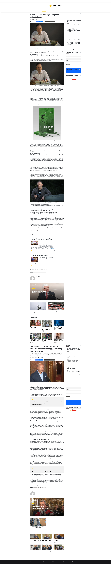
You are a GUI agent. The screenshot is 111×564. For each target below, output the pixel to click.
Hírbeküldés (64, 561)
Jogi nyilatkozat (75, 561)
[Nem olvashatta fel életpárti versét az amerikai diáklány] (35, 323)
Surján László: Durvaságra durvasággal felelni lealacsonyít (39, 292)
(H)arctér (33, 288)
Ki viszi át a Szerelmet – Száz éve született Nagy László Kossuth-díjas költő (35, 340)
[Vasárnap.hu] (55, 5)
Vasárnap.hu (42, 561)
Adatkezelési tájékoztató (69, 561)
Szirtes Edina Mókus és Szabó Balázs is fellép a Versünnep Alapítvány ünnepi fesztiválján (58, 327)
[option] (47, 291)
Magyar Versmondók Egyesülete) (55, 85)
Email (66, 55)
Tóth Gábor (33, 19)
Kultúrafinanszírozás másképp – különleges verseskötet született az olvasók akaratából (59, 340)
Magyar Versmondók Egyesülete (42, 269)
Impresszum (60, 561)
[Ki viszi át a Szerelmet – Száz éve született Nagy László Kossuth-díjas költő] (35, 336)
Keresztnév (67, 60)
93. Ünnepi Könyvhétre (34, 48)
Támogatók (79, 561)
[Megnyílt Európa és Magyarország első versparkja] (47, 336)
